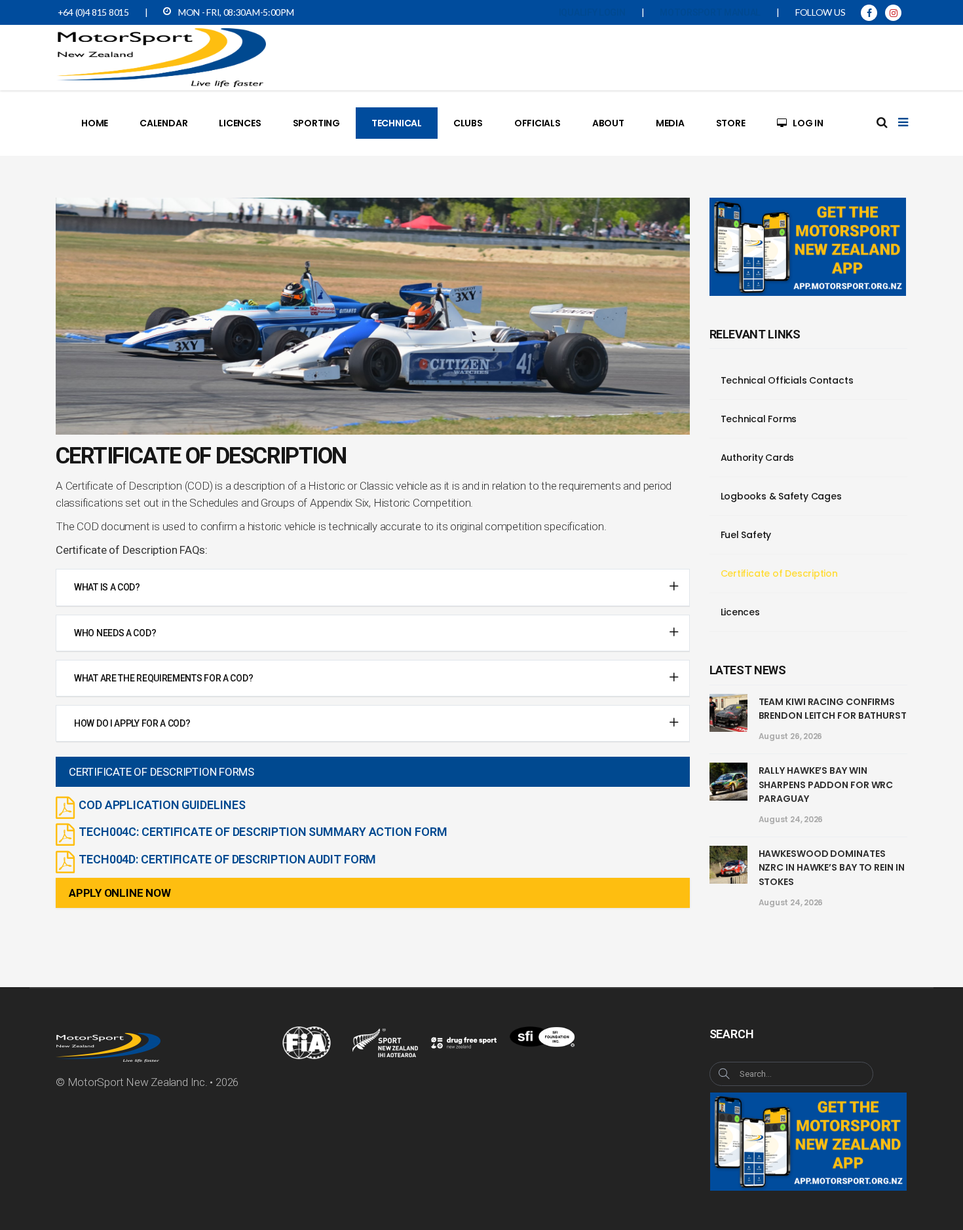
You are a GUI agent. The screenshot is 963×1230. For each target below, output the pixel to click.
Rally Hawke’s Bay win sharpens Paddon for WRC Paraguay (826, 784)
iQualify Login (592, 12)
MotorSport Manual (710, 12)
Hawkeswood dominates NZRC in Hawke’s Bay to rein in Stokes (832, 867)
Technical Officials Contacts (787, 380)
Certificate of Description (779, 573)
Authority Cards (758, 457)
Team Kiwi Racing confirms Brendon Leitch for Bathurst (833, 709)
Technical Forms (759, 418)
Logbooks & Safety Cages (781, 496)
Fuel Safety (746, 534)
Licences (740, 612)
